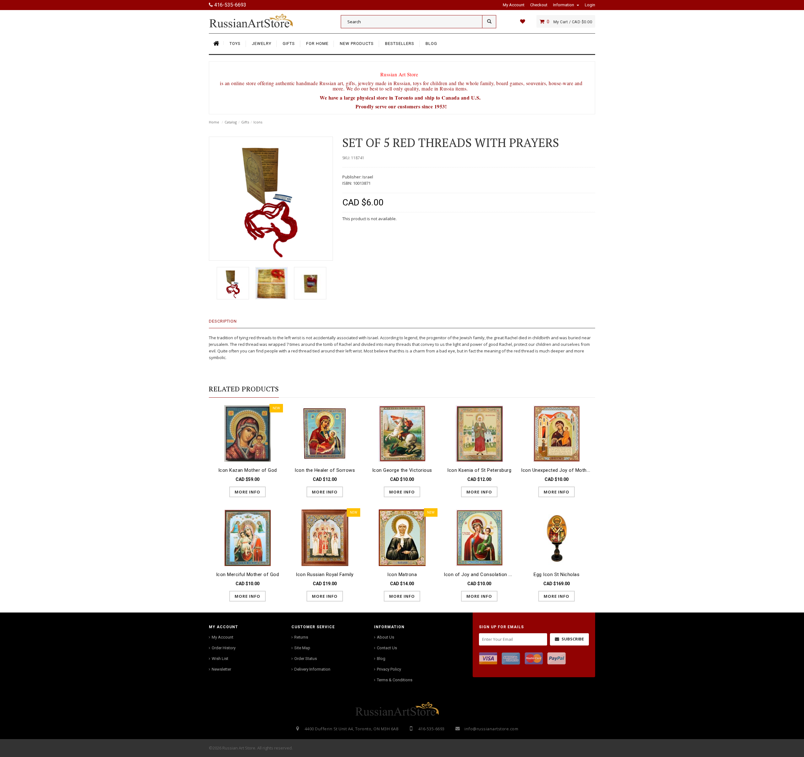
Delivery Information (312, 669)
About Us (385, 637)
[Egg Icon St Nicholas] (556, 537)
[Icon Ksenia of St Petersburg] (479, 433)
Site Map (302, 647)
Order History (224, 647)
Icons (257, 122)
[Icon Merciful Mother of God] (247, 537)
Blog (381, 658)
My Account (222, 637)
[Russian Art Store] (256, 20)
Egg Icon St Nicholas (556, 574)
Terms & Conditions (394, 680)
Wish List (220, 658)
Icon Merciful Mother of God (247, 574)
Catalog (231, 122)
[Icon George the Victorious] (402, 433)
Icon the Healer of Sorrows (325, 470)
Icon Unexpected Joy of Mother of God (564, 470)
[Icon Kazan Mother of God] (247, 433)
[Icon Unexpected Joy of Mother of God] (556, 433)
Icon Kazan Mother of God (247, 470)
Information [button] (564, 5)
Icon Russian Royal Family (325, 574)
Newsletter (221, 669)
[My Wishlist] (522, 21)
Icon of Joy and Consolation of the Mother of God (500, 574)
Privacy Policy (389, 669)
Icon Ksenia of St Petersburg (479, 470)
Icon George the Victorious (402, 470)
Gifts (245, 122)
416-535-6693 (229, 5)
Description (223, 321)
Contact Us (387, 647)
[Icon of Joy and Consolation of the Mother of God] (479, 537)
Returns (301, 637)
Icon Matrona (402, 574)
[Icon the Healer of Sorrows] (324, 433)
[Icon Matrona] (402, 537)
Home (214, 122)
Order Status (305, 658)
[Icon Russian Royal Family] (324, 537)
